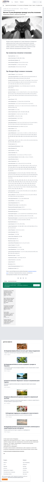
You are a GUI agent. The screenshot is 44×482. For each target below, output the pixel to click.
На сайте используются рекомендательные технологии (14, 451)
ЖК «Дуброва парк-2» (40, 5)
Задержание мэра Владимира (11, 5)
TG (23, 278)
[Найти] (40, 2)
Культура (24, 466)
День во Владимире (6, 2)
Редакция (5, 466)
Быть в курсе (36, 285)
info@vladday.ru (14, 446)
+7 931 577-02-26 (14, 444)
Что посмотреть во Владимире (23, 5)
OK (20, 278)
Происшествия (25, 472)
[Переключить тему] (12, 2)
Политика (24, 470)
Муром (30, 5)
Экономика (25, 468)
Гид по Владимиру (26, 462)
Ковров (33, 5)
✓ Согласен (5, 479)
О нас (5, 464)
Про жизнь (25, 474)
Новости (16, 1)
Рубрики (21, 1)
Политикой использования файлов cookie (15, 477)
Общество (26, 8)
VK (18, 278)
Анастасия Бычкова (15, 8)
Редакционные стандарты (8, 470)
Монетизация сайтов (7, 474)
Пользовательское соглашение (9, 472)
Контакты (5, 468)
